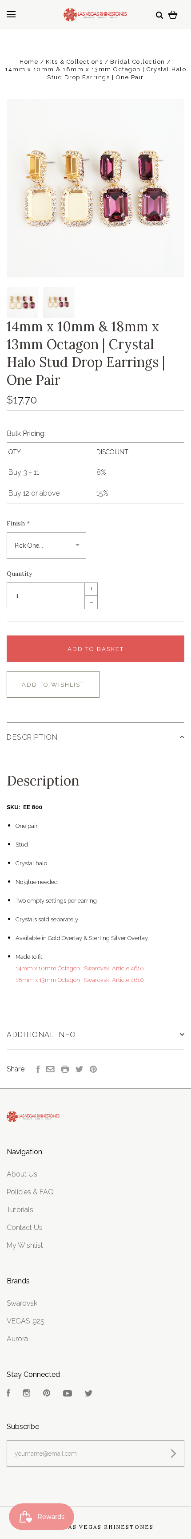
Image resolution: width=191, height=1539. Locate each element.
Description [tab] (32, 737)
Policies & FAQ (30, 1192)
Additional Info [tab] (41, 1034)
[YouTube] (67, 1394)
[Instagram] (26, 1394)
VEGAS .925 (25, 1321)
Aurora (17, 1339)
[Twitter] (89, 1394)
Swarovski (23, 1303)
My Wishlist (25, 1245)
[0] (173, 14)
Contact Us (25, 1227)
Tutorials (20, 1209)
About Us (22, 1174)
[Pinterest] (46, 1394)
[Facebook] (8, 1394)
